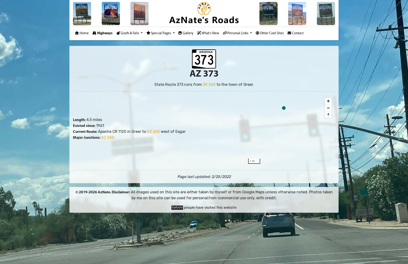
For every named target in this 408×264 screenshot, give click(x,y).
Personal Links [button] (238, 33)
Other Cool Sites (272, 33)
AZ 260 (153, 131)
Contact (298, 33)
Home (84, 33)
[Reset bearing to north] (328, 114)
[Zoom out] (328, 107)
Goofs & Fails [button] (130, 33)
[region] (290, 130)
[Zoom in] (328, 101)
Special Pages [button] (161, 33)
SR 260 (209, 84)
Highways (105, 33)
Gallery (188, 33)
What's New (210, 33)
